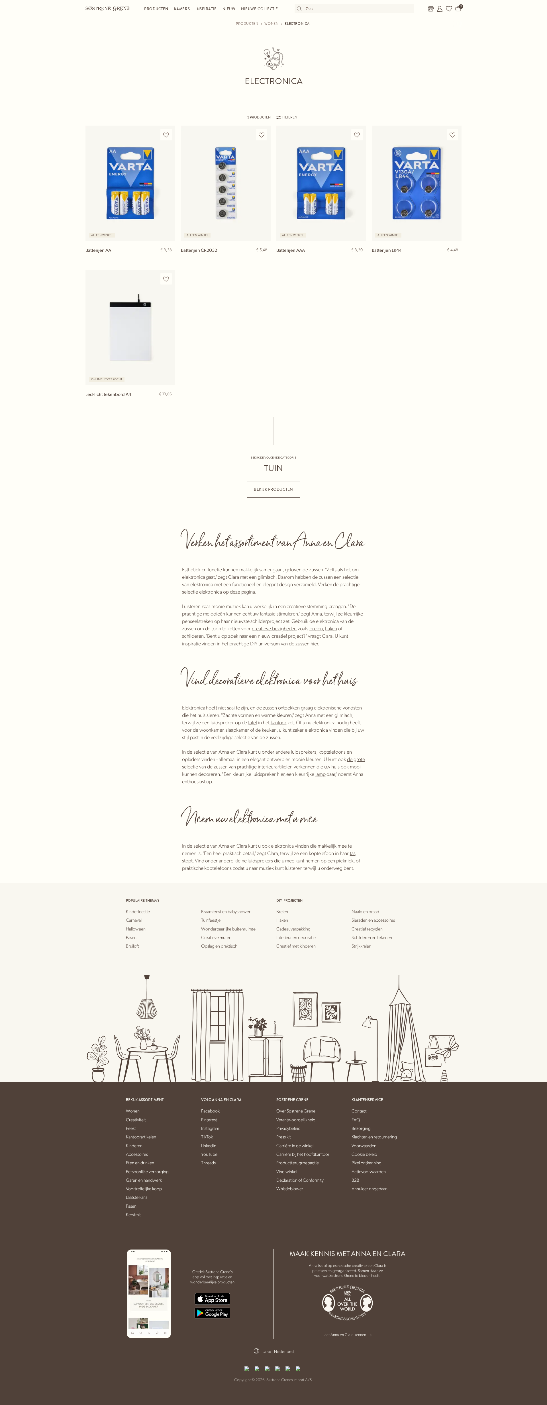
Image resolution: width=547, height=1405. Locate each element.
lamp (320, 773)
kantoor (279, 722)
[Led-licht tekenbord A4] (130, 327)
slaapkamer (237, 729)
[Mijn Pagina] (439, 8)
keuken (269, 729)
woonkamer (211, 729)
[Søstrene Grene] (107, 8)
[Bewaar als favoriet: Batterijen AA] (166, 135)
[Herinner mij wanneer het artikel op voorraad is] (168, 403)
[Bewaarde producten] (449, 8)
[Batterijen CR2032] (226, 183)
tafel (252, 722)
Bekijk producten (273, 489)
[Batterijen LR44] (417, 183)
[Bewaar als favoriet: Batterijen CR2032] (261, 135)
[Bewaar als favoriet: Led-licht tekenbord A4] (166, 279)
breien (316, 628)
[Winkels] (430, 8)
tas (353, 853)
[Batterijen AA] (130, 183)
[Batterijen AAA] (321, 183)
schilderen (193, 635)
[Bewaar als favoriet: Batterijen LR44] (452, 135)
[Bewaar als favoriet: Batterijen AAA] (357, 135)
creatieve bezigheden (274, 628)
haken (331, 628)
